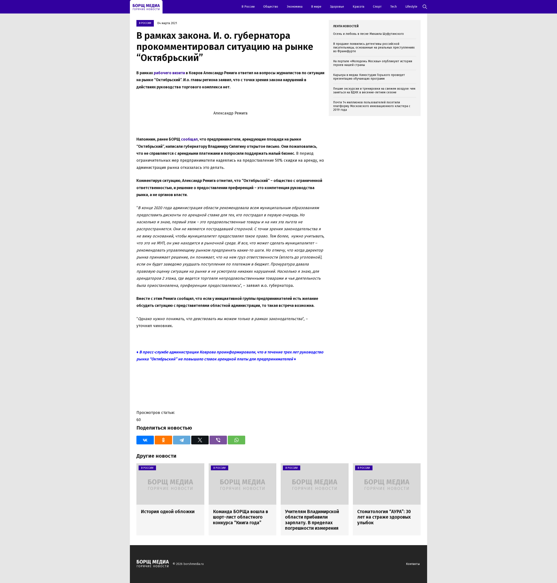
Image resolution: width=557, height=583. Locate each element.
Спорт (377, 6)
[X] (200, 440)
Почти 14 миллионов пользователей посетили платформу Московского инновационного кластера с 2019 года (371, 106)
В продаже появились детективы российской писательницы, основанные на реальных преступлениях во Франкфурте (374, 47)
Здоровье (337, 6)
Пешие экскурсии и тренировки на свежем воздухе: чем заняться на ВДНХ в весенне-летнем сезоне (374, 90)
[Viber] (218, 440)
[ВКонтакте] (145, 440)
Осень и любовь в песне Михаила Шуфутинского (368, 34)
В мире (316, 6)
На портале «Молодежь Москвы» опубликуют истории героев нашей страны (372, 63)
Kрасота (358, 6)
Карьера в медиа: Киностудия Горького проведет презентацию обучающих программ (369, 77)
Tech (393, 6)
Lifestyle (411, 6)
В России (248, 6)
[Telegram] (181, 440)
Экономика (294, 6)
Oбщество (270, 6)
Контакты (413, 564)
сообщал (189, 139)
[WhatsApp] (236, 440)
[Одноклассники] (163, 440)
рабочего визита (169, 73)
